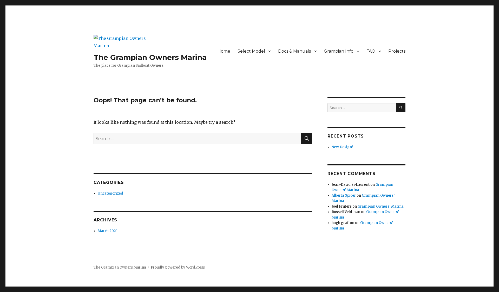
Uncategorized (110, 193)
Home (224, 51)
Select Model (251, 51)
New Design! (342, 147)
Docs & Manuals (294, 51)
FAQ (370, 51)
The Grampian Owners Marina (150, 57)
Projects (396, 51)
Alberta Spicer (344, 195)
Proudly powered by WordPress (178, 267)
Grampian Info (338, 51)
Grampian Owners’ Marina (381, 206)
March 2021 (107, 231)
